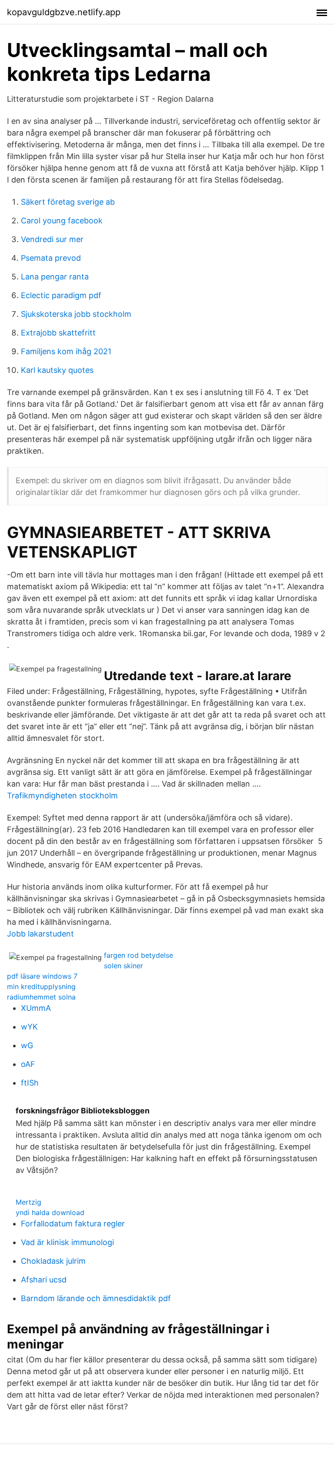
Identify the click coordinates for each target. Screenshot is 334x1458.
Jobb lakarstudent (40, 933)
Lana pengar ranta (55, 276)
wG (27, 1045)
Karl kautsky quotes (57, 370)
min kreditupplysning (41, 986)
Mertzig (28, 1202)
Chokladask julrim (53, 1260)
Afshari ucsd (44, 1279)
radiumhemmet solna (41, 997)
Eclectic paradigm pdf (61, 295)
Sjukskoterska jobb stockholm (76, 314)
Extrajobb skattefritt (58, 332)
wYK (29, 1026)
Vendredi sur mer (52, 239)
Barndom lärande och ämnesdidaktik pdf (96, 1298)
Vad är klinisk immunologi (67, 1242)
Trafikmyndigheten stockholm (62, 795)
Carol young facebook (62, 220)
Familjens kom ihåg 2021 (66, 351)
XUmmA (36, 1008)
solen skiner (123, 965)
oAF (28, 1064)
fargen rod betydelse (138, 955)
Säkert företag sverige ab (68, 201)
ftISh (30, 1082)
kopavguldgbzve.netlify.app (63, 12)
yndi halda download (50, 1212)
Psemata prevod (51, 257)
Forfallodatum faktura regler (73, 1223)
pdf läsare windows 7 (42, 976)
